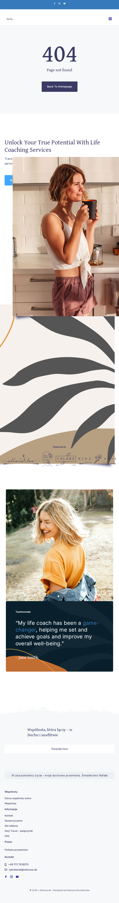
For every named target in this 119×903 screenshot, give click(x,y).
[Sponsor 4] (97, 455)
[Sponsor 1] (21, 455)
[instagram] (11, 876)
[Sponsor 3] (66, 454)
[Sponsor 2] (47, 452)
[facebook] (6, 876)
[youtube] (17, 876)
